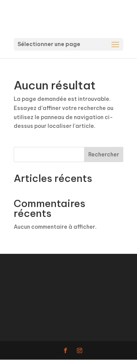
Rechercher (103, 154)
